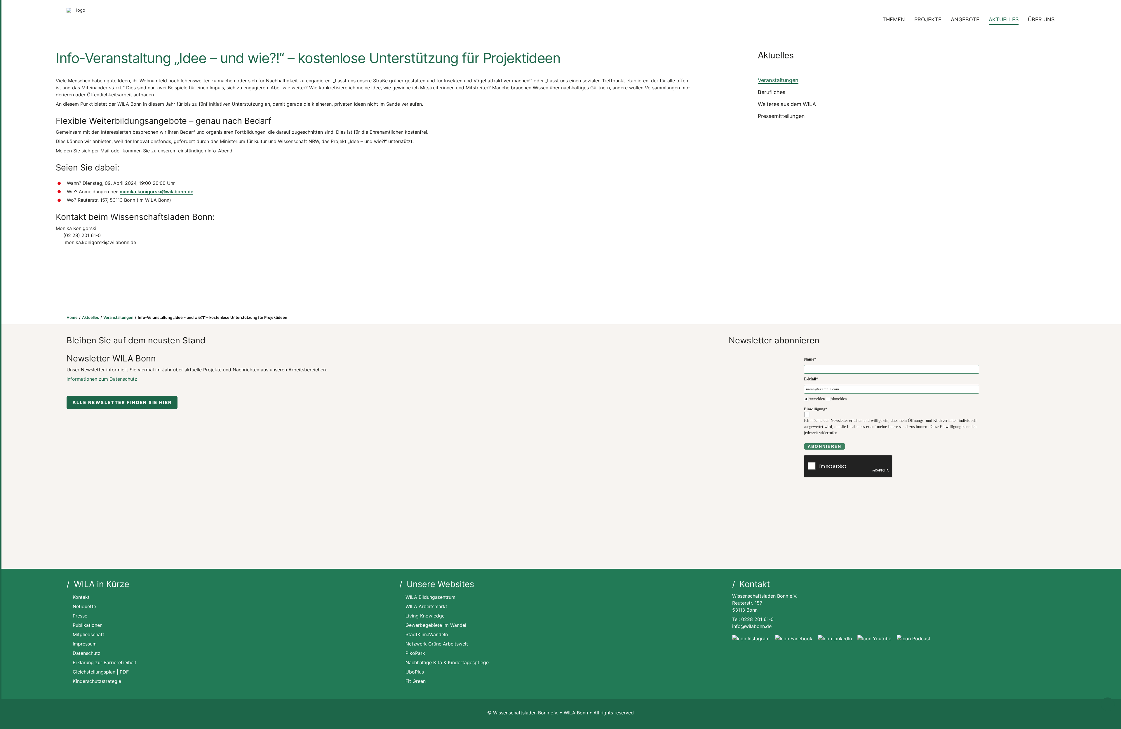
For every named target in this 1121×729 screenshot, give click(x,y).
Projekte (927, 19)
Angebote (965, 19)
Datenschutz (86, 653)
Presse (80, 616)
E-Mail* (811, 379)
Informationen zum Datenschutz (102, 379)
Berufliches (771, 92)
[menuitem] (895, 19)
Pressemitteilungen (781, 116)
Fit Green (415, 681)
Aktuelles (1004, 19)
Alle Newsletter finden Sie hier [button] (122, 402)
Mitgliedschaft (88, 634)
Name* (810, 359)
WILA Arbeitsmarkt (426, 606)
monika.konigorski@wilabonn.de (156, 191)
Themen (893, 19)
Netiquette (84, 606)
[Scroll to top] (1108, 704)
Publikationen (87, 625)
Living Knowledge (425, 616)
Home (72, 317)
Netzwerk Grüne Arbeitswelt (436, 644)
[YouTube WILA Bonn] (874, 638)
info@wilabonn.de (752, 626)
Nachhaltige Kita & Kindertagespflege (447, 662)
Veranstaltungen (778, 80)
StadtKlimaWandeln (426, 634)
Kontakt (81, 597)
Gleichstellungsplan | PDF (101, 672)
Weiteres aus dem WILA (787, 104)
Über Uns (1041, 19)
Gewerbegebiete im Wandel (435, 625)
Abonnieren (824, 446)
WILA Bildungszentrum (430, 597)
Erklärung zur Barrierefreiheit (104, 662)
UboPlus (414, 672)
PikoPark (415, 653)
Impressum (85, 644)
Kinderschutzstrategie (97, 681)
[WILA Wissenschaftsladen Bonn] (78, 19)
